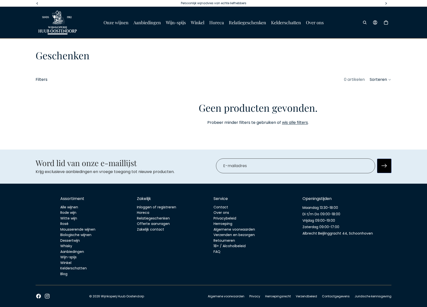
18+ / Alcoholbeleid (230, 245)
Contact (221, 207)
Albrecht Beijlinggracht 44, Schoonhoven (337, 233)
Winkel (65, 262)
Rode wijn (68, 212)
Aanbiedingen (72, 251)
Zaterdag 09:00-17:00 (320, 226)
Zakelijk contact (150, 229)
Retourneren (224, 240)
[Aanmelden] (384, 165)
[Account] (375, 22)
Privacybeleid (225, 218)
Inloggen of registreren (156, 207)
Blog (63, 273)
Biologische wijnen (75, 234)
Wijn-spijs (68, 257)
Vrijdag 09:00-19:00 (318, 220)
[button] (380, 79)
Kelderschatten (73, 268)
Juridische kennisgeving (373, 296)
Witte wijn (68, 218)
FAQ (217, 251)
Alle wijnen (69, 207)
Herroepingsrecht (278, 296)
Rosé (64, 223)
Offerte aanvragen (153, 223)
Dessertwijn (70, 240)
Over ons (221, 212)
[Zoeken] (364, 22)
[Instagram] (47, 296)
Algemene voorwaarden (234, 229)
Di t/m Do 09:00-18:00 (321, 214)
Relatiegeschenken (153, 218)
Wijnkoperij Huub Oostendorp (122, 296)
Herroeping (223, 223)
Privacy (254, 296)
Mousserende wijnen (77, 229)
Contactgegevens (336, 296)
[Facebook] (39, 296)
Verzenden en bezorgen (234, 234)
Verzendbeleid (306, 296)
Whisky (66, 245)
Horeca (143, 212)
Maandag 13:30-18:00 (320, 207)
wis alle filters (295, 122)
